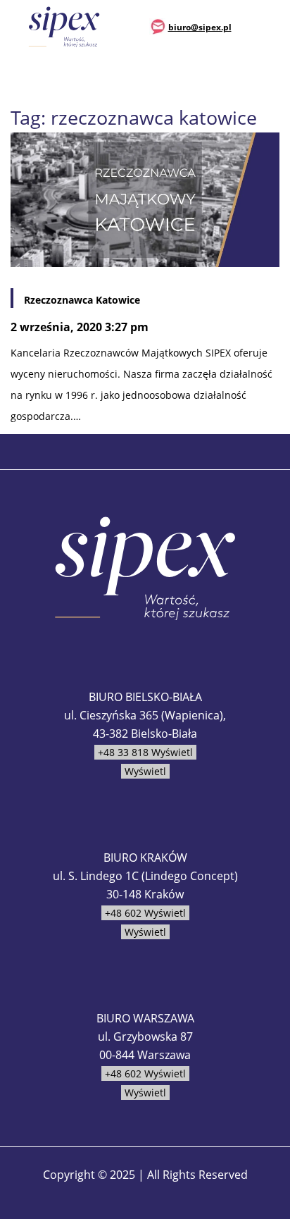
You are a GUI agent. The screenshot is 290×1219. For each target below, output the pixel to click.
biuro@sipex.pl (200, 27)
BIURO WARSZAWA (145, 1018)
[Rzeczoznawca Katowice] (145, 198)
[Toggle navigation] (269, 26)
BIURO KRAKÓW (145, 857)
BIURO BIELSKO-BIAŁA (145, 697)
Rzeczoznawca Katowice (82, 300)
